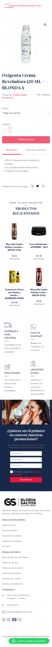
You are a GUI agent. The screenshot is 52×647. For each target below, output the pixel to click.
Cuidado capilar (19, 95)
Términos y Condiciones (12, 584)
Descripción (11, 150)
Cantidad (6, 125)
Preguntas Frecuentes (11, 536)
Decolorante (7, 98)
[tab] (11, 150)
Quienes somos (9, 525)
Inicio (7, 4)
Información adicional (36, 150)
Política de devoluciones (12, 568)
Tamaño (5, 108)
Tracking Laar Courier (11, 579)
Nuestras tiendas (9, 530)
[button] (45, 24)
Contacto (6, 546)
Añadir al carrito (26, 139)
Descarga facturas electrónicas (15, 557)
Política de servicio (10, 563)
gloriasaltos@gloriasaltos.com (19, 612)
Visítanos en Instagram (12, 541)
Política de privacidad (11, 573)
